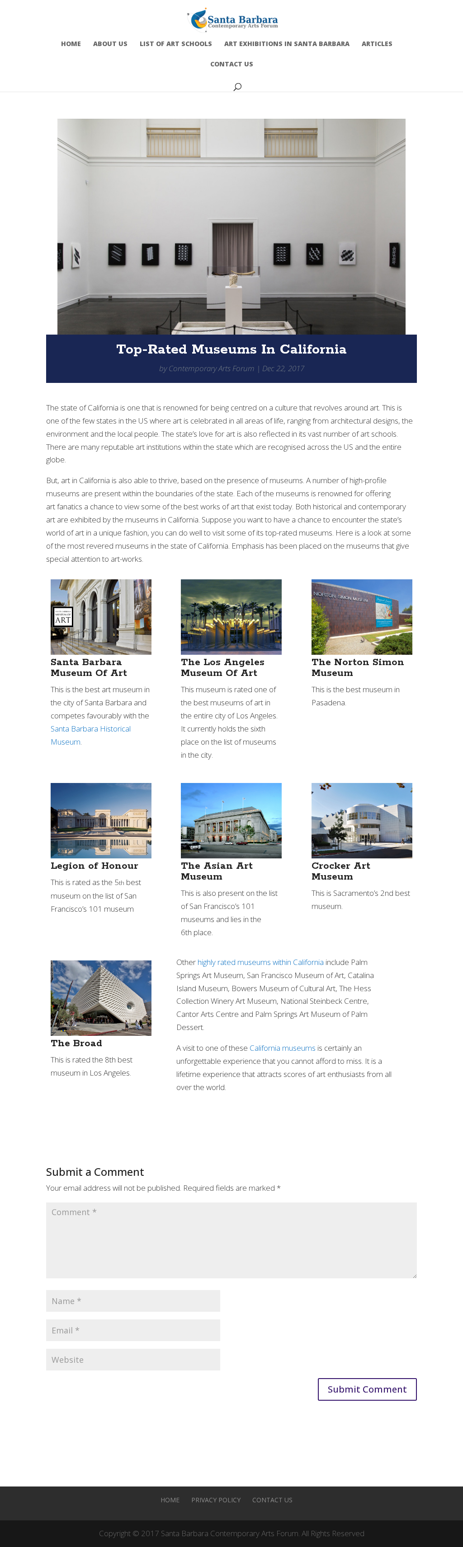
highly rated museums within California (261, 962)
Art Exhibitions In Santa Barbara (287, 44)
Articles (377, 44)
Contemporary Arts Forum (212, 368)
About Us (110, 44)
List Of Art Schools (176, 44)
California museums (283, 1048)
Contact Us (231, 64)
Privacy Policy (216, 1500)
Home (71, 44)
